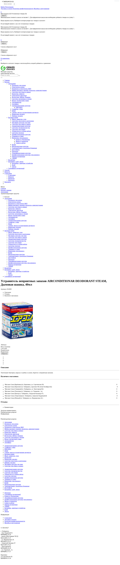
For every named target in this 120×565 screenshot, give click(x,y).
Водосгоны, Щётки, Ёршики (21, 97)
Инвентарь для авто (18, 114)
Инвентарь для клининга (20, 138)
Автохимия (12, 83)
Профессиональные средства (21, 134)
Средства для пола (18, 133)
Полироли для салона (19, 85)
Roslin (14, 144)
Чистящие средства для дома (21, 122)
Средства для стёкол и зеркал (21, 124)
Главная (7, 80)
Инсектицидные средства (20, 146)
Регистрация (9, 7)
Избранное (5, 353)
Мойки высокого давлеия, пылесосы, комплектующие (29, 90)
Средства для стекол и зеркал (21, 92)
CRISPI (14, 158)
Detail (14, 111)
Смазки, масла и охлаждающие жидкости (25, 112)
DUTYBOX (16, 150)
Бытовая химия (13, 117)
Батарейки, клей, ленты (15, 161)
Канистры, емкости (18, 94)
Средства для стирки (18, 129)
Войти (3, 7)
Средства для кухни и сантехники (23, 121)
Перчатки (15, 151)
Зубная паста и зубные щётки (21, 131)
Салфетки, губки (17, 109)
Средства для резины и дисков (22, 99)
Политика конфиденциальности (23, 8)
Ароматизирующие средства (21, 105)
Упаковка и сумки (18, 136)
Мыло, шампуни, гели (19, 119)
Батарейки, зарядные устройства (22, 163)
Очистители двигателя (19, 95)
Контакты (11, 180)
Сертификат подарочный (16, 168)
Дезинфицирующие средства (21, 153)
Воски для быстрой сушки (20, 100)
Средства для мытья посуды (21, 127)
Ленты (14, 166)
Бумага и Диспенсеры (23, 139)
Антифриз (15, 104)
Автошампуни (16, 102)
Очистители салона (18, 87)
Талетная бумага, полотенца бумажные (24, 148)
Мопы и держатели (22, 141)
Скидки (6, 170)
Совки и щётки (21, 143)
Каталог (7, 82)
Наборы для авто (17, 116)
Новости (7, 172)
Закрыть (4, 15)
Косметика (11, 160)
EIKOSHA (19, 107)
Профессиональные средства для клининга (26, 155)
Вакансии (11, 178)
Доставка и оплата (7, 8)
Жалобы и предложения (41, 8)
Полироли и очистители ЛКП (21, 89)
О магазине (8, 173)
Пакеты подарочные (18, 156)
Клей (13, 165)
